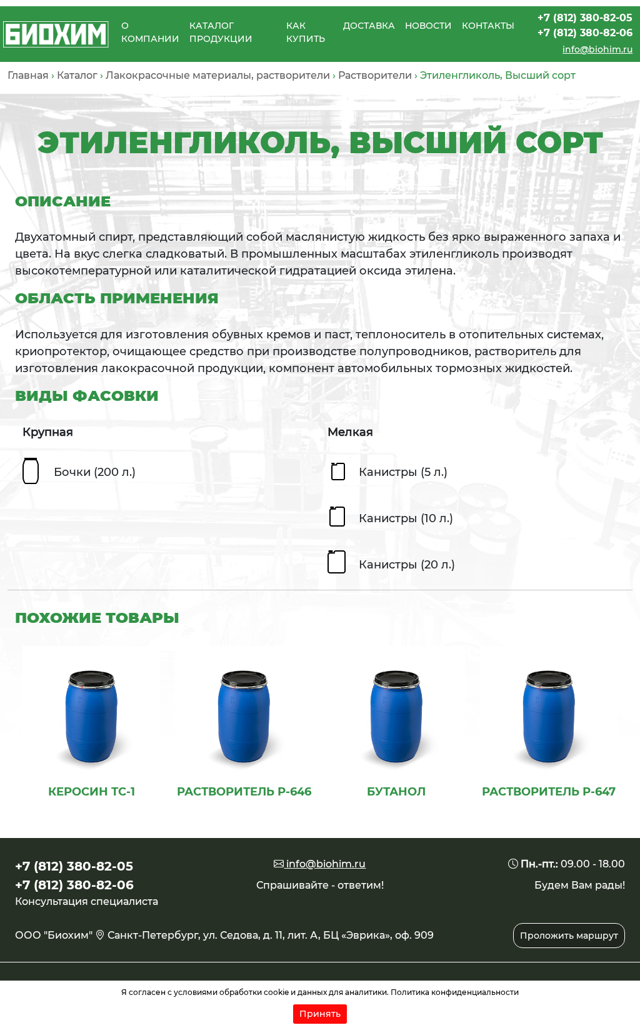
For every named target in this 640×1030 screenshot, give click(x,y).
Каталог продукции (220, 32)
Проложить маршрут (569, 935)
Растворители (375, 75)
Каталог (77, 75)
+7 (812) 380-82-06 (585, 33)
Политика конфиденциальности (455, 992)
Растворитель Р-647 (549, 792)
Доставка (369, 25)
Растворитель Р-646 (244, 792)
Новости (428, 25)
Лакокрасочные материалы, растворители (218, 75)
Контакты (488, 25)
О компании (150, 32)
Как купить (305, 32)
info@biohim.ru (597, 49)
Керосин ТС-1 (91, 792)
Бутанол (396, 792)
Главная (28, 75)
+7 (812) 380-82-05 (585, 18)
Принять (320, 1013)
